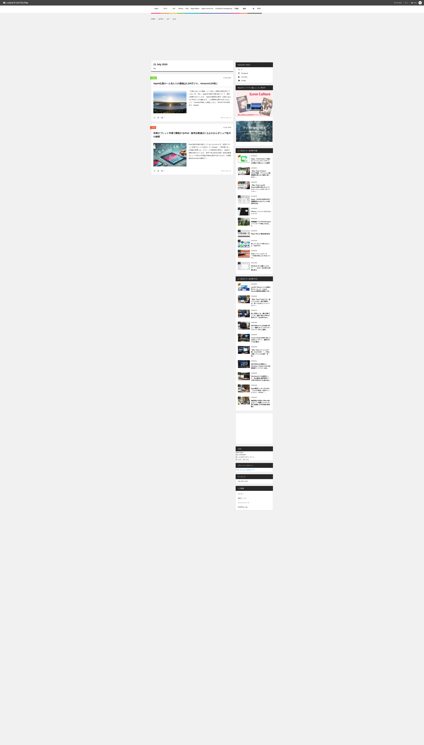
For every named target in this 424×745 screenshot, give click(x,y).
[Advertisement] (212, 40)
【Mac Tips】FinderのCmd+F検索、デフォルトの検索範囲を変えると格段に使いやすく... (260, 174)
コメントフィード (243, 503)
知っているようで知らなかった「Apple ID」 (260, 244)
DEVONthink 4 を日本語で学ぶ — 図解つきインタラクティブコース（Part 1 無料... (261, 327)
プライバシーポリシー (245, 470)
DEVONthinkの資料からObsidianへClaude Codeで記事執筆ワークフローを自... (260, 366)
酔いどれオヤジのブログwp (15, 3)
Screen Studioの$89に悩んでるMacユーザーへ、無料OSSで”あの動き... (260, 340)
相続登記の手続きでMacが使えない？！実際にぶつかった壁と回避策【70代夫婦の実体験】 (260, 403)
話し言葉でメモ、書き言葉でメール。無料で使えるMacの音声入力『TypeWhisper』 (260, 315)
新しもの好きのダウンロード (245, 457)
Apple (154, 78)
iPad (153, 127)
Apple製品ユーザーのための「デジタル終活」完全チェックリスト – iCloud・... (260, 390)
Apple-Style (239, 452)
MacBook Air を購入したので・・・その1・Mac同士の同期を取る (260, 268)
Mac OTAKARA (241, 455)
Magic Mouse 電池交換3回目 (260, 234)
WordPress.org (242, 507)
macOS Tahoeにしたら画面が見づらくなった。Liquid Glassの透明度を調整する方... (261, 289)
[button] (420, 3)
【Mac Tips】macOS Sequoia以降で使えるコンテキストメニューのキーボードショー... (260, 188)
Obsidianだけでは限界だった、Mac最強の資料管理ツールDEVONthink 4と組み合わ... (261, 378)
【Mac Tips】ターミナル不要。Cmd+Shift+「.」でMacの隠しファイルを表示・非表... (260, 353)
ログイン (241, 494)
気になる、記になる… (243, 459)
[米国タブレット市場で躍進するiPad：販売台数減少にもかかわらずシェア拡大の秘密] (169, 154)
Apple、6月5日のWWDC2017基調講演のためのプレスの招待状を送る (260, 201)
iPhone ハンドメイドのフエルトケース (261, 212)
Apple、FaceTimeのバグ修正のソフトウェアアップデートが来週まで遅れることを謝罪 (260, 161)
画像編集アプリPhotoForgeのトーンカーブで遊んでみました (261, 223)
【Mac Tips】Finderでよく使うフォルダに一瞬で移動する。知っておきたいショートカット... (260, 302)
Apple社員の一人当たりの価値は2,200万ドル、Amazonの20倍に (185, 83)
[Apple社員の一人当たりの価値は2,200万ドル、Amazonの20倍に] (169, 101)
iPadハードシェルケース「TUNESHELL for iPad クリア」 (260, 256)
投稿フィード (242, 498)
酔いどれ (228, 117)
